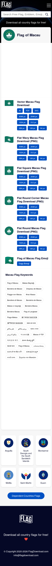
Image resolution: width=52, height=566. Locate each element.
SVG (36, 110)
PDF (28, 110)
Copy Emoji (24, 263)
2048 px (34, 116)
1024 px (22, 122)
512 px (33, 122)
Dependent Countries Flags (26, 495)
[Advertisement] (26, 70)
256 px (22, 128)
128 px (32, 128)
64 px (42, 128)
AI (20, 110)
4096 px (22, 116)
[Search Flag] (46, 14)
